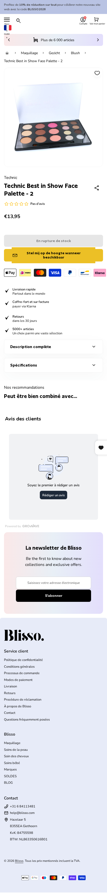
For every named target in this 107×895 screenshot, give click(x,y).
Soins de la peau (16, 750)
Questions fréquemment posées (27, 719)
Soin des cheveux (16, 756)
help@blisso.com (22, 813)
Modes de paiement (18, 680)
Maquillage (29, 53)
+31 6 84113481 (22, 806)
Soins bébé (12, 763)
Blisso (19, 861)
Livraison (10, 686)
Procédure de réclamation (22, 699)
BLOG (8, 782)
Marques (10, 769)
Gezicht (54, 53)
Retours (9, 693)
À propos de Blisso (17, 706)
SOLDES (10, 776)
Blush (75, 53)
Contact (9, 713)
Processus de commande (22, 673)
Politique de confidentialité (23, 660)
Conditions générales (19, 666)
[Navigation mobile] (7, 19)
